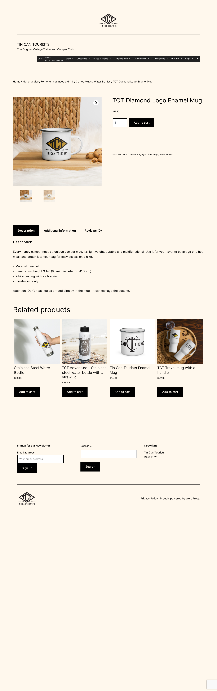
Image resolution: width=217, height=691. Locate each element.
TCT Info (175, 58)
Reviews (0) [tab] (93, 230)
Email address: (26, 452)
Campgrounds (121, 58)
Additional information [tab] (60, 230)
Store (68, 58)
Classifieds (82, 58)
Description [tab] (26, 230)
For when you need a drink (57, 81)
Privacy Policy (149, 498)
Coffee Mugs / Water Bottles (93, 81)
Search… (86, 445)
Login (188, 58)
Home (16, 81)
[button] (96, 102)
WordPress (192, 498)
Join (40, 58)
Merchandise (31, 81)
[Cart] (197, 59)
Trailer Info (160, 58)
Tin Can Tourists (33, 44)
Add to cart (142, 122)
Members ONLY (141, 58)
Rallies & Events (100, 58)
